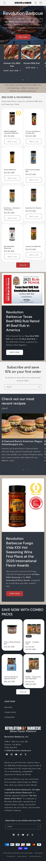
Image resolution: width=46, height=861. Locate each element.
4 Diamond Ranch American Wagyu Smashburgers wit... (22, 443)
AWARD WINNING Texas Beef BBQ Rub (11, 132)
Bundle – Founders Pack (32, 643)
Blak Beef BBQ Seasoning (9, 247)
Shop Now (23, 37)
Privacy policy (11, 856)
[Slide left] (18, 79)
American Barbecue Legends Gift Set (11, 678)
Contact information (35, 856)
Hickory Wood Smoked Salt (12, 643)
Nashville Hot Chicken (33, 208)
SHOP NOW (31, 68)
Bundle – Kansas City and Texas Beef (33, 678)
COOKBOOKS (9, 717)
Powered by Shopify (27, 853)
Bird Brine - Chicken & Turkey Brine (12, 209)
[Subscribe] (39, 387)
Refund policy (39, 853)
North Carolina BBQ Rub (33, 170)
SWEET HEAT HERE (10, 70)
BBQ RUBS (8, 707)
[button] (4, 2)
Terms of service (22, 856)
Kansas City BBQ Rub (33, 246)
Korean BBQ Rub (10, 170)
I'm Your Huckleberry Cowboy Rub (33, 132)
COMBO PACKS (10, 712)
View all (23, 265)
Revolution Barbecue (14, 853)
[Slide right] (27, 79)
